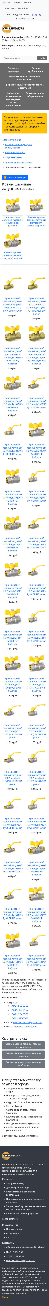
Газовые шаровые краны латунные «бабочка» (23, 1064)
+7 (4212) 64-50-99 (19, 1014)
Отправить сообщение (24, 1026)
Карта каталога (10, 1218)
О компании (9, 8)
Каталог (7, 2)
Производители (14, 1229)
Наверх (6, 1297)
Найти (42, 57)
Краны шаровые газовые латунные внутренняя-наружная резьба (36, 221)
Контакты (23, 8)
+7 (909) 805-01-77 (19, 1010)
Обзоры (28, 2)
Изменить (36, 15)
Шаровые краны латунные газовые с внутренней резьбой (12, 221)
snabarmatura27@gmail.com (27, 1022)
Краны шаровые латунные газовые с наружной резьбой (12, 255)
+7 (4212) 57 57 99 (15, 1256)
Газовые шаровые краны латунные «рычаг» (23, 1055)
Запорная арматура (16, 1183)
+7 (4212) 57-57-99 (25, 18)
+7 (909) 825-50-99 (19, 1018)
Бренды (17, 2)
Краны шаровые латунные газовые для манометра (23, 1045)
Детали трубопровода (17, 1187)
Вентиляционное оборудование (22, 1213)
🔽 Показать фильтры (15, 177)
